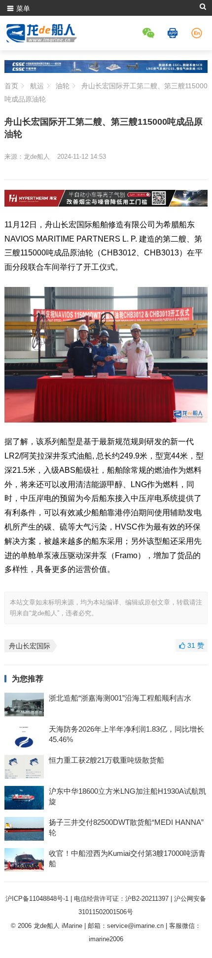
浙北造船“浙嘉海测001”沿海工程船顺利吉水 (120, 698)
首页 (11, 86)
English (198, 33)
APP (174, 33)
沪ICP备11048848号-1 (37, 898)
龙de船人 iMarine (58, 925)
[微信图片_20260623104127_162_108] (106, 204)
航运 (37, 86)
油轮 (63, 86)
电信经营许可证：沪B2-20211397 (121, 898)
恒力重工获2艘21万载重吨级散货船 (106, 760)
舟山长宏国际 (29, 646)
